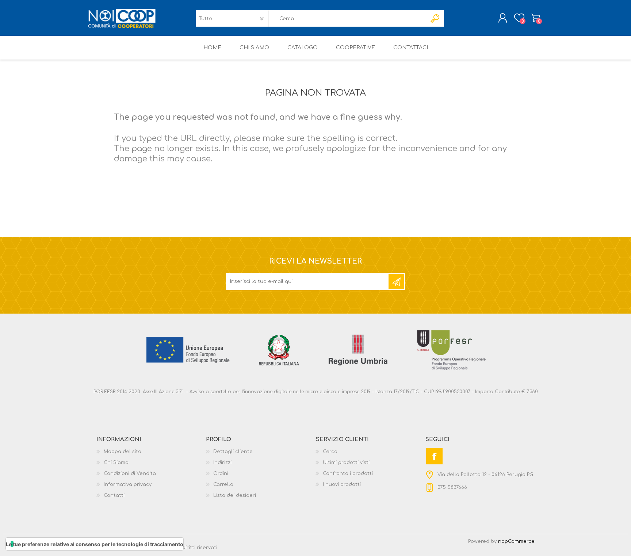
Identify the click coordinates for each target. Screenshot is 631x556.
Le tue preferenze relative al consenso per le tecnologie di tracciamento (94, 544)
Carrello (535, 18)
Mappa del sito (122, 451)
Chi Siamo (116, 462)
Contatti (114, 495)
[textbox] (347, 18)
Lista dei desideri (234, 495)
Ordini (220, 473)
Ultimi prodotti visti (346, 462)
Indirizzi (222, 462)
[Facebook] (434, 456)
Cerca (330, 451)
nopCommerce (516, 541)
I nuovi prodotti (342, 484)
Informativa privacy (128, 484)
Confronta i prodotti (348, 473)
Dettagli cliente (233, 451)
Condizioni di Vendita (130, 473)
